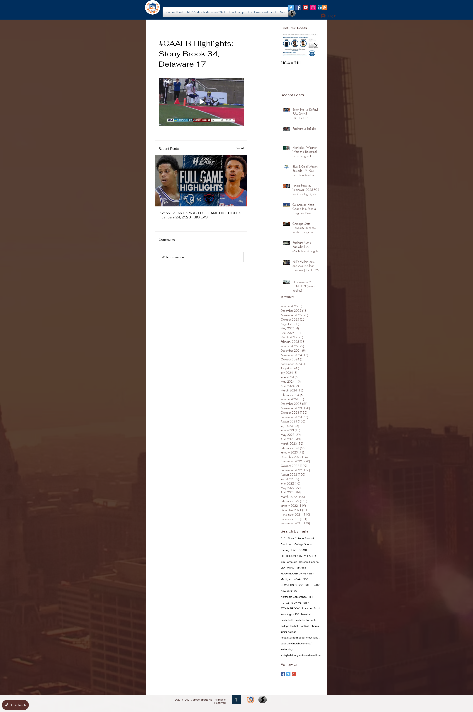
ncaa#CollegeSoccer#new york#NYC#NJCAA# (301, 637)
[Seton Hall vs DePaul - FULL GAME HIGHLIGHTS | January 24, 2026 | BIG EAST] (201, 180)
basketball (286, 620)
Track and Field (310, 608)
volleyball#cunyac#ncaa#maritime (301, 655)
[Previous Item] (286, 46)
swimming (286, 649)
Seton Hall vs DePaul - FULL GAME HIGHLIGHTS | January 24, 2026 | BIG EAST (200, 215)
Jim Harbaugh (289, 561)
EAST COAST (299, 550)
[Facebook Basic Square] (283, 674)
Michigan (286, 579)
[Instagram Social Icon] (313, 7)
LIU (283, 567)
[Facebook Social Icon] (298, 7)
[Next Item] (315, 46)
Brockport (286, 544)
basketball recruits (305, 620)
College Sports (303, 544)
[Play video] (201, 102)
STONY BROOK (290, 608)
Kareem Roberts (309, 561)
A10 (283, 538)
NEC (305, 579)
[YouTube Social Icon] (305, 7)
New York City (289, 590)
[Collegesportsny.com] (291, 7)
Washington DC (290, 614)
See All (240, 148)
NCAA (297, 579)
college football (289, 625)
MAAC (290, 567)
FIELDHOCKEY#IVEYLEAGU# (298, 555)
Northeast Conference (294, 596)
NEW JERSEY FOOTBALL (296, 585)
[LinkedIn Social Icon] (320, 7)
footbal (305, 625)
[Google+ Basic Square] (294, 674)
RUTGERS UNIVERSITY (295, 602)
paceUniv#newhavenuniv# (296, 643)
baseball (306, 614)
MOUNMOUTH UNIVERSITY (297, 573)
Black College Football (300, 538)
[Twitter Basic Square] (288, 674)
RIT (311, 596)
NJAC (317, 585)
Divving (285, 550)
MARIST (301, 567)
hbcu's (315, 625)
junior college (288, 631)
